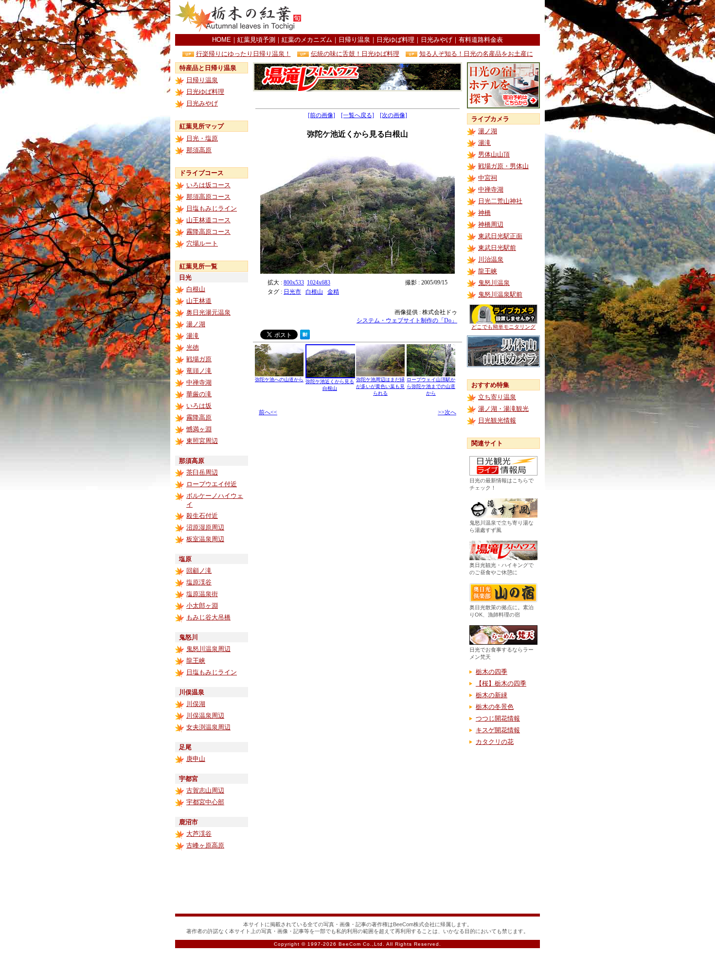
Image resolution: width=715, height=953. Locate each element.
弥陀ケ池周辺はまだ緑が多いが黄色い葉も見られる (380, 386)
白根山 (195, 289)
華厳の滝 (199, 394)
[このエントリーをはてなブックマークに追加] (305, 337)
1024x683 (318, 282)
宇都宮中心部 (205, 802)
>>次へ (447, 412)
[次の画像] (393, 115)
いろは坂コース (208, 185)
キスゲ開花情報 (498, 730)
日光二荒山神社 (500, 201)
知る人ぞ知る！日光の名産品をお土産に (476, 53)
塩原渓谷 (199, 582)
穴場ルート (202, 243)
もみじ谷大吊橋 (208, 617)
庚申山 (195, 758)
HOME (221, 39)
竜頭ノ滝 (199, 370)
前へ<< (268, 412)
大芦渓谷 (199, 833)
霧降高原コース (208, 231)
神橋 (484, 212)
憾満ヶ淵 (199, 429)
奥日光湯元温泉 (208, 312)
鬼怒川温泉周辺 (208, 649)
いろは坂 (199, 405)
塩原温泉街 (202, 594)
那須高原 (199, 150)
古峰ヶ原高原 (205, 845)
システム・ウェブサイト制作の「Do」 (407, 320)
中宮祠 (487, 177)
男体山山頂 (494, 154)
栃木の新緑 (491, 695)
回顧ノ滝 (199, 570)
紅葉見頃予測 (256, 39)
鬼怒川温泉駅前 (500, 294)
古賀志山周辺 (205, 790)
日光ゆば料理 (395, 39)
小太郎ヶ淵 (202, 605)
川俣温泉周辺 (205, 715)
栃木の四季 (491, 671)
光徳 (192, 347)
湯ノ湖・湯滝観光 (503, 408)
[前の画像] (321, 115)
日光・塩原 (202, 138)
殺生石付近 (202, 515)
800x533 (294, 282)
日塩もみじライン (211, 208)
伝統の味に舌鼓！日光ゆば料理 (355, 53)
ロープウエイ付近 (211, 484)
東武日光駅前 (497, 247)
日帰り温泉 (354, 39)
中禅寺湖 (199, 382)
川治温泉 (490, 259)
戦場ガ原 (199, 359)
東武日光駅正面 (500, 236)
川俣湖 (195, 703)
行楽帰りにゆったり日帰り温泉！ (243, 53)
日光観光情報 (497, 420)
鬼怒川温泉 (494, 282)
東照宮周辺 (202, 440)
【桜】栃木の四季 (501, 683)
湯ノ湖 (195, 324)
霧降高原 (199, 417)
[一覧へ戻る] (357, 115)
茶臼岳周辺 (202, 472)
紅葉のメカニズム (307, 39)
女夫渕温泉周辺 (208, 727)
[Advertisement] (426, 17)
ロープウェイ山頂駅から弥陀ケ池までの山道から (431, 386)
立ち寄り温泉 (497, 397)
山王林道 (199, 300)
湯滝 (192, 335)
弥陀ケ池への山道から (279, 379)
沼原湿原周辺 (205, 527)
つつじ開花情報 (498, 718)
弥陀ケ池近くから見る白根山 (329, 385)
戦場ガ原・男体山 (503, 166)
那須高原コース (208, 196)
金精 (333, 291)
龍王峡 (195, 660)
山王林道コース (208, 220)
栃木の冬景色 (495, 706)
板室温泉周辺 (205, 539)
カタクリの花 (495, 741)
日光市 (292, 291)
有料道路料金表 (481, 39)
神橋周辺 (490, 224)
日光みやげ (436, 39)
